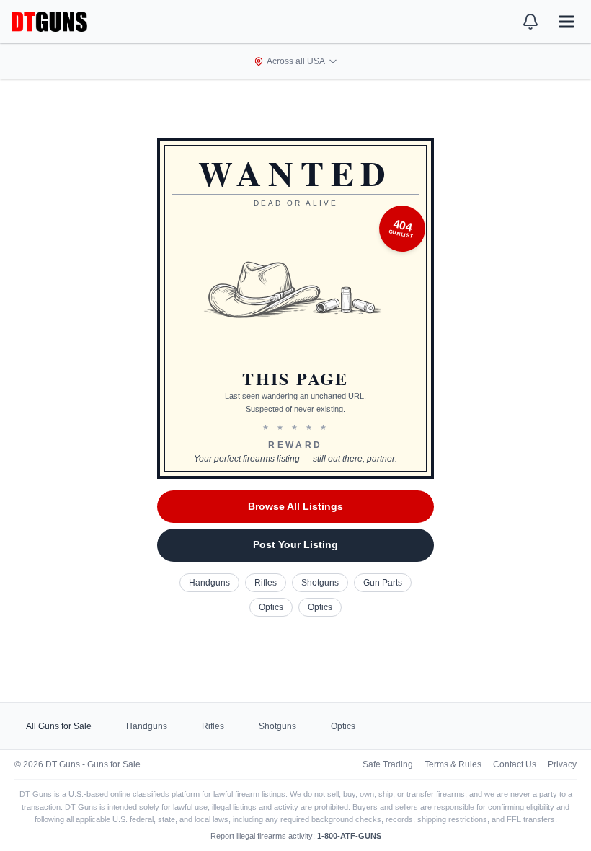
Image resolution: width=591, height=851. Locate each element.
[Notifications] (530, 21)
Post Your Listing (295, 544)
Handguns (209, 583)
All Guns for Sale (59, 726)
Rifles (265, 583)
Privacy (562, 764)
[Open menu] (566, 22)
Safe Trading (388, 764)
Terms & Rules (453, 764)
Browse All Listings (295, 506)
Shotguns (320, 583)
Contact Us (514, 764)
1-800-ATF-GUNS (349, 836)
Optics (271, 607)
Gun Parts (382, 583)
